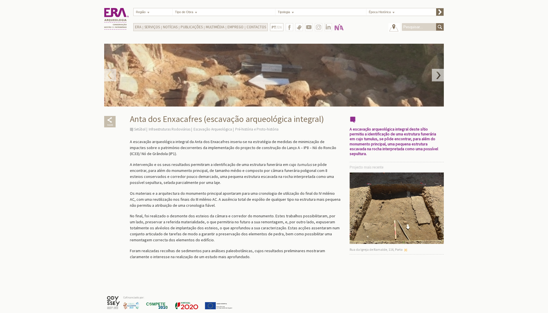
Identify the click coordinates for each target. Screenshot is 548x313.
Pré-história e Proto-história (257, 129)
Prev (110, 75)
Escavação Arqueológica (213, 129)
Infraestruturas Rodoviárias (169, 129)
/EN (277, 27)
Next (438, 75)
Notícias (170, 27)
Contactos (256, 27)
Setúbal (140, 129)
